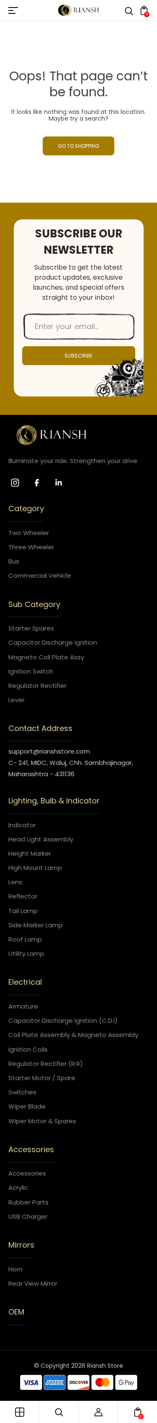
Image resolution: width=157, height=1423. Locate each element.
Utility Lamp (26, 953)
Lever (16, 699)
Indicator (22, 825)
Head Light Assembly (40, 839)
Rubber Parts (28, 1202)
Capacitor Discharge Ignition (52, 642)
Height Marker (29, 853)
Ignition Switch (30, 671)
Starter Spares (31, 628)
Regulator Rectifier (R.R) (45, 1063)
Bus (13, 561)
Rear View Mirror (32, 1283)
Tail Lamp (23, 910)
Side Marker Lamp (35, 925)
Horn (15, 1269)
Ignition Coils (28, 1049)
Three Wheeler (31, 547)
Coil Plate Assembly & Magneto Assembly (73, 1034)
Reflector (22, 896)
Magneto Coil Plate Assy (46, 657)
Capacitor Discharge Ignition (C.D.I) (63, 1020)
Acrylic (18, 1187)
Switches (22, 1092)
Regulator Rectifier (37, 685)
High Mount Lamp (35, 867)
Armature (23, 1006)
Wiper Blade (27, 1106)
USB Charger (27, 1216)
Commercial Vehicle (39, 575)
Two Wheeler (28, 532)
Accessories (27, 1173)
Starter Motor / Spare (41, 1077)
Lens (15, 881)
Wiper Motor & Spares (42, 1121)
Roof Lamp (25, 939)
